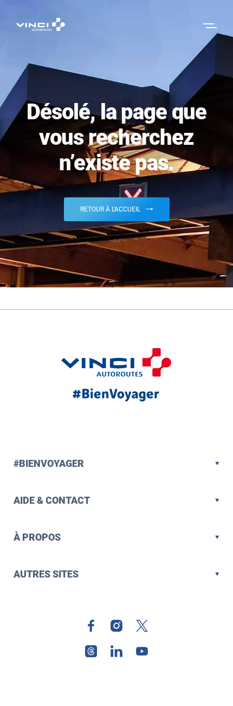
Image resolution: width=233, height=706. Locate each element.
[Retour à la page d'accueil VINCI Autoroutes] (40, 24)
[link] (91, 626)
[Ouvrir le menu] (208, 24)
